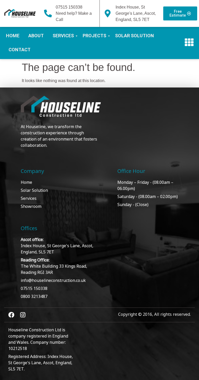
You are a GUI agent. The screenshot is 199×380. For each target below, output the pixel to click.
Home (12, 35)
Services (63, 35)
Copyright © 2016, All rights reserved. (154, 314)
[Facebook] (11, 315)
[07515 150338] (48, 13)
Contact (20, 49)
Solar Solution (134, 35)
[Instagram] (23, 315)
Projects (94, 35)
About (36, 35)
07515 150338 (69, 7)
